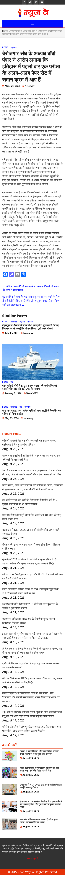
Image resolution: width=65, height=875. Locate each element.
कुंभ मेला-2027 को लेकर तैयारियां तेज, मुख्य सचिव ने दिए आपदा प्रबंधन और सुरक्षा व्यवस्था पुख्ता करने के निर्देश (41, 804)
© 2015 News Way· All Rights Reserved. (32, 872)
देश (12, 382)
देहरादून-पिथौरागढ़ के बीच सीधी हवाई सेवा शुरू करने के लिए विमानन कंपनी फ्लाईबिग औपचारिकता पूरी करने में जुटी (30, 326)
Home (5, 30)
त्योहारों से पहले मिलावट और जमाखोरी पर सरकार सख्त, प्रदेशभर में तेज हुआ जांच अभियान (39, 752)
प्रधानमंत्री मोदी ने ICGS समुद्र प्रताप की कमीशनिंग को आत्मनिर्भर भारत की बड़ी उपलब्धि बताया (29, 387)
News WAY (32, 393)
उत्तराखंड (14, 321)
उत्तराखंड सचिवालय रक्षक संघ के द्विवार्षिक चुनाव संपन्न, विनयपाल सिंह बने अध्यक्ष (39, 820)
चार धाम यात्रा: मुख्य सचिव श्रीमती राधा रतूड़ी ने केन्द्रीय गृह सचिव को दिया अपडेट (31, 412)
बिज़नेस (22, 321)
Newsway (29, 86)
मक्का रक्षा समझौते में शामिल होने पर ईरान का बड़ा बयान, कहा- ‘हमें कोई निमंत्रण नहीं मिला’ (39, 769)
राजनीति (30, 321)
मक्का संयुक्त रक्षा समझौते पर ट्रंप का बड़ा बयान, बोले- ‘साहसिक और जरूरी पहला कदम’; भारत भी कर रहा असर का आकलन (31, 697)
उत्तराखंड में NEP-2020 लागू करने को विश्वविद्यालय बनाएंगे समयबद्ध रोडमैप (41, 786)
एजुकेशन (14, 47)
